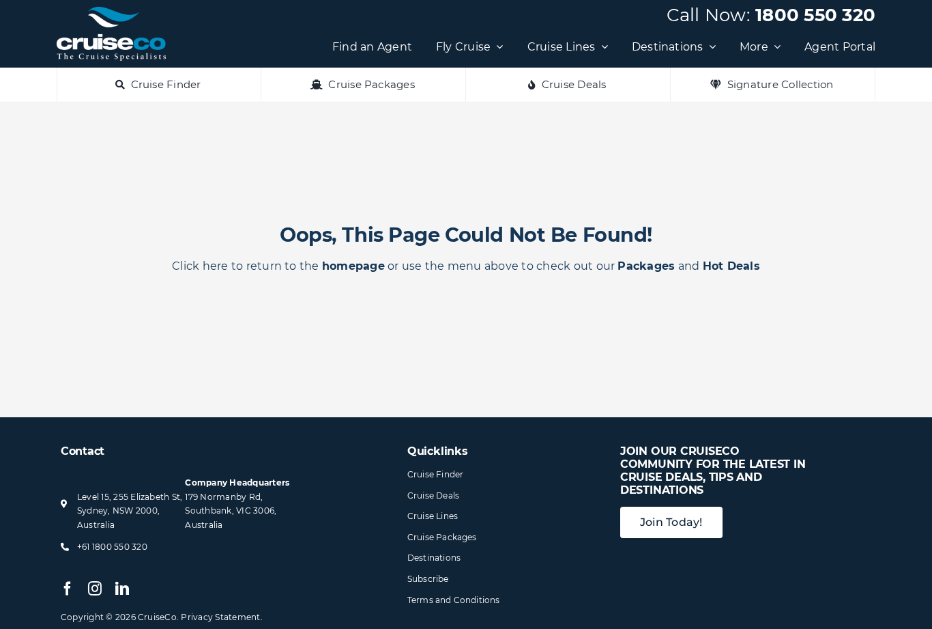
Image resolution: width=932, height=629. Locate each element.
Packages (646, 266)
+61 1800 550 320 (112, 547)
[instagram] (95, 589)
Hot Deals (731, 266)
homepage (353, 266)
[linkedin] (122, 589)
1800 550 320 (815, 15)
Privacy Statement (220, 617)
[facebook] (67, 589)
